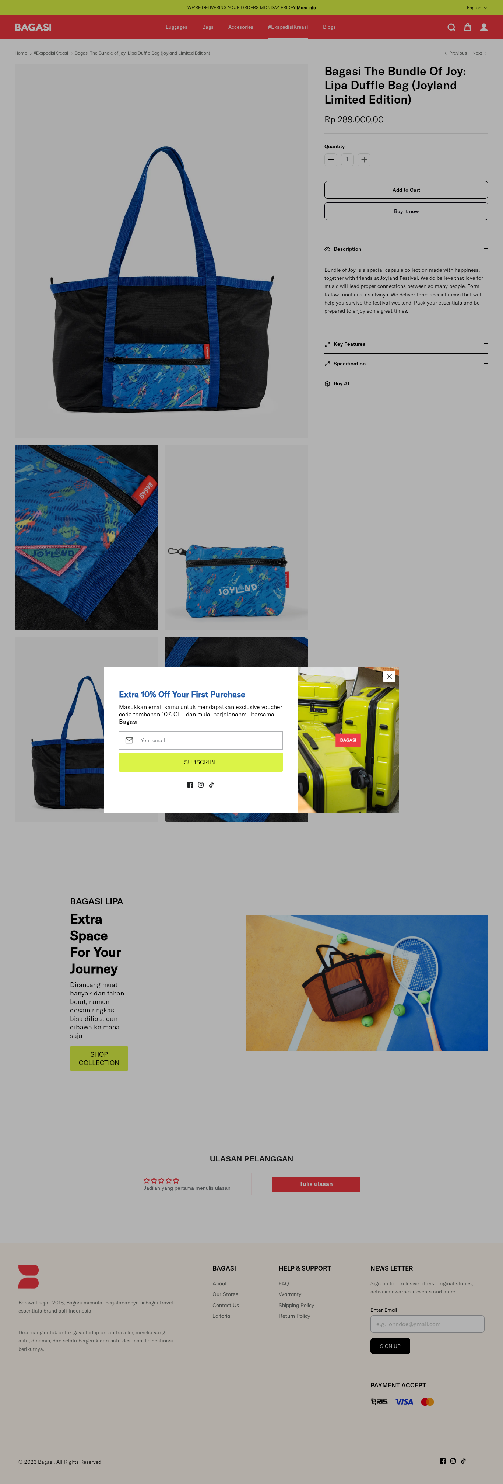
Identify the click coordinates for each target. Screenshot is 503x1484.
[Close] (389, 676)
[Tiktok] (211, 785)
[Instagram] (201, 785)
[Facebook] (190, 785)
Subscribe (201, 762)
